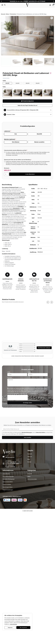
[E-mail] (3, 456)
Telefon (29, 372)
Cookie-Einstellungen (8, 489)
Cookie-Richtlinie (13, 624)
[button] (1, 1)
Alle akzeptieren (23, 627)
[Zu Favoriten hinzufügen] (50, 73)
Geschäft (30, 473)
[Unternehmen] (3, 463)
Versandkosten (6, 473)
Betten (7, 14)
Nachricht (9, 377)
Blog (29, 459)
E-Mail (8, 372)
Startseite (3, 14)
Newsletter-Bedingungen (27, 432)
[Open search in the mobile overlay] (4, 5)
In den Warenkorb (30, 174)
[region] (17, 621)
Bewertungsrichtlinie (7, 487)
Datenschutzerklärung (33, 393)
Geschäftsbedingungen (8, 476)
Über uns (30, 456)
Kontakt (29, 461)
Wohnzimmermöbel (32, 479)
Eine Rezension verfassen (44, 347)
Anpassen (10, 627)
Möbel (29, 476)
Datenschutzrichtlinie (40, 432)
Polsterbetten (13, 14)
